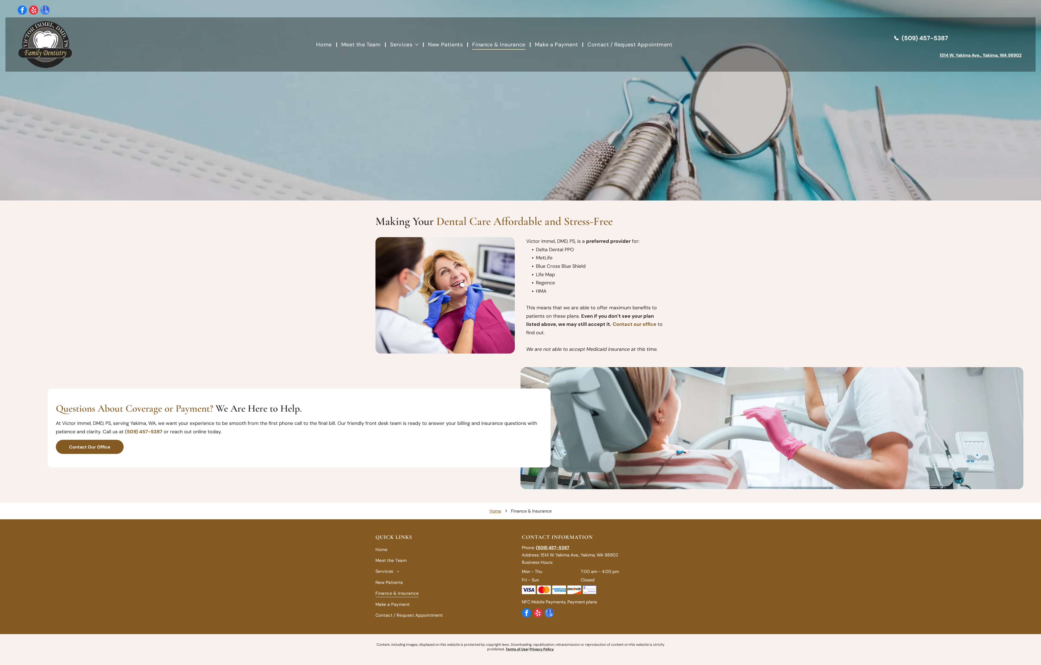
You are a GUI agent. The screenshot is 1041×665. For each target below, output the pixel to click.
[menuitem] (324, 44)
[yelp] (33, 10)
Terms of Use (517, 649)
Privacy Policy (541, 649)
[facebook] (22, 10)
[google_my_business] (45, 10)
